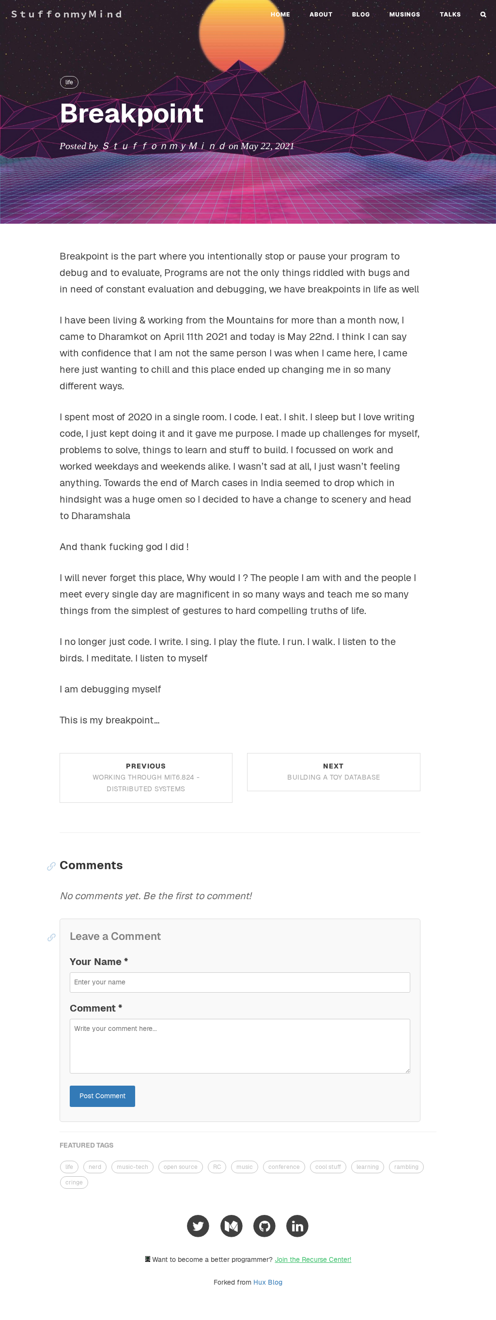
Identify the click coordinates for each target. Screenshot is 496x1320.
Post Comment (102, 1095)
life (69, 82)
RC (217, 1167)
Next (333, 772)
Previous (146, 778)
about (321, 14)
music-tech (132, 1167)
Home (280, 14)
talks (450, 14)
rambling (406, 1167)
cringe (74, 1182)
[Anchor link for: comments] (49, 865)
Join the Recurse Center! (313, 1259)
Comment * (96, 1008)
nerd (95, 1167)
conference (284, 1167)
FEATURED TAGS (87, 1145)
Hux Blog (267, 1282)
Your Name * (99, 961)
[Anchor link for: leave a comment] (49, 937)
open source (181, 1167)
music (244, 1167)
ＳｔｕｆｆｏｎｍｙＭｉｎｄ (66, 14)
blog (361, 14)
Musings (404, 14)
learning (367, 1167)
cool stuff (328, 1167)
